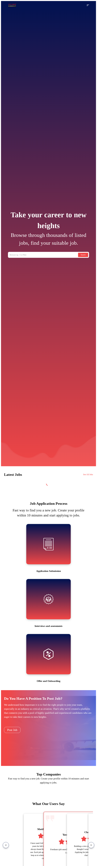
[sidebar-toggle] (88, 5)
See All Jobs (88, 474)
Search (83, 255)
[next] (91, 845)
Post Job (12, 730)
